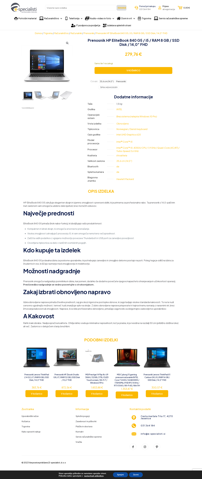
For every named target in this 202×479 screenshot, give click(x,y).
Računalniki (76, 33)
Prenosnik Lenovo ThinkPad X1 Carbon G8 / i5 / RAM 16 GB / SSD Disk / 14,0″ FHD (157, 377)
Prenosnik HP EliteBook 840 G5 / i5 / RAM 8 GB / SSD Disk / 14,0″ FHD (131, 33)
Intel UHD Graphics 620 (128, 134)
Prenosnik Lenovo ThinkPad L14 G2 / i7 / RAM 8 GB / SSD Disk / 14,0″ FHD (36, 377)
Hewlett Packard (125, 179)
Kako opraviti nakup (31, 431)
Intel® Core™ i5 (124, 141)
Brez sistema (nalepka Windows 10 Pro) (136, 116)
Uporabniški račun (30, 416)
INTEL (119, 109)
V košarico (36, 393)
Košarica (26, 421)
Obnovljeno (122, 123)
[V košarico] (46, 347)
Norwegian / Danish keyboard (131, 129)
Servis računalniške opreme (89, 436)
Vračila (79, 442)
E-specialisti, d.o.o (57, 462)
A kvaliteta (121, 155)
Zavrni (136, 474)
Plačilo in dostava (84, 426)
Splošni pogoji (83, 416)
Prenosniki (89, 33)
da (117, 166)
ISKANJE (122, 7)
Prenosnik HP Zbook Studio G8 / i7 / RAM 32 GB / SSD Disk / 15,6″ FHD (66, 377)
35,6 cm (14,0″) (107, 81)
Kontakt (80, 431)
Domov (38, 33)
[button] (67, 43)
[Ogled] (46, 353)
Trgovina (48, 33)
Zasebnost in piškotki (86, 421)
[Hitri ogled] (46, 359)
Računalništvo (61, 33)
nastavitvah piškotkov (94, 476)
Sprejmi (120, 474)
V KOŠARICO (133, 70)
